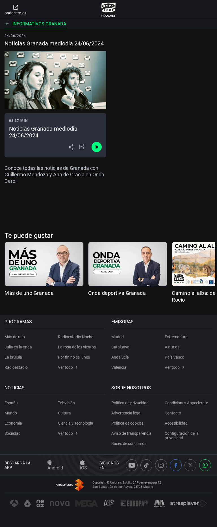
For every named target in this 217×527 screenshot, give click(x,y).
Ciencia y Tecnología (75, 423)
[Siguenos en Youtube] (132, 465)
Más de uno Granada (29, 293)
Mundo (11, 413)
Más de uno (15, 337)
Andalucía (120, 357)
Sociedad (13, 433)
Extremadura (176, 337)
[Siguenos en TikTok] (146, 465)
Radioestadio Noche (75, 337)
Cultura (64, 413)
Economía (13, 423)
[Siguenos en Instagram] (161, 465)
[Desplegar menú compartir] (71, 147)
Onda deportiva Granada (117, 293)
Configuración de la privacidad (182, 435)
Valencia (118, 367)
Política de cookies (127, 423)
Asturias (172, 347)
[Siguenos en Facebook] (176, 465)
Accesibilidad (176, 423)
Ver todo (65, 367)
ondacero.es (15, 13)
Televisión (66, 403)
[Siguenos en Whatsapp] (205, 465)
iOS (83, 468)
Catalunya (120, 347)
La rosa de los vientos (77, 347)
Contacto (173, 413)
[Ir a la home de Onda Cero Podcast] (108, 9)
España (11, 403)
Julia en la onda (18, 347)
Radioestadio (16, 367)
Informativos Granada (39, 24)
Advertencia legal (126, 413)
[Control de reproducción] (97, 147)
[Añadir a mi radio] (82, 147)
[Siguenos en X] (190, 465)
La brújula (13, 357)
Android (55, 468)
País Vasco (174, 357)
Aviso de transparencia (131, 433)
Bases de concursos (128, 443)
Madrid (117, 337)
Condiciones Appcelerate (186, 403)
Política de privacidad (130, 403)
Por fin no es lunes (74, 357)
